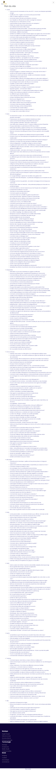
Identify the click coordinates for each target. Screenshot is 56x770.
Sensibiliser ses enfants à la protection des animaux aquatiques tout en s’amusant (30, 267)
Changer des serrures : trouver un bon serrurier (21, 398)
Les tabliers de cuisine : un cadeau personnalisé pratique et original (26, 90)
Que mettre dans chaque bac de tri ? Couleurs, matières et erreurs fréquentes (29, 124)
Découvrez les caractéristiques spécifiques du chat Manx (24, 227)
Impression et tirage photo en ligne (18, 702)
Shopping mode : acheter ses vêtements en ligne (22, 550)
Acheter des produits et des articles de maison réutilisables (24, 436)
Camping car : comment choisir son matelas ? (21, 667)
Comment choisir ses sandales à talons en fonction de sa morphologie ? (28, 521)
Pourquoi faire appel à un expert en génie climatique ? (23, 238)
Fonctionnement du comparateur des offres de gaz (22, 215)
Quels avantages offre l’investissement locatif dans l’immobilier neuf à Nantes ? (29, 358)
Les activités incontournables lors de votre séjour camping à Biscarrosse (28, 692)
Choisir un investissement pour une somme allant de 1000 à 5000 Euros (27, 276)
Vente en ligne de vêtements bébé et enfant (20, 529)
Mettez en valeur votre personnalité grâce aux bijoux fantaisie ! (25, 45)
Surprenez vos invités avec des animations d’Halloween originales (26, 141)
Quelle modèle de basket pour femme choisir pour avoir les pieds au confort (29, 526)
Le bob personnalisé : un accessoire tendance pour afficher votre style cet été (29, 514)
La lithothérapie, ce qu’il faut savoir (18, 76)
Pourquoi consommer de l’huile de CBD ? (20, 239)
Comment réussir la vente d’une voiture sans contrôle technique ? (26, 155)
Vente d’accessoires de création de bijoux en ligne (22, 533)
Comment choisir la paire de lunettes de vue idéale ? (23, 37)
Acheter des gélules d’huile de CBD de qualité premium (23, 59)
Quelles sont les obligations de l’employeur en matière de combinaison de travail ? (30, 295)
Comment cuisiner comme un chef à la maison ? (22, 109)
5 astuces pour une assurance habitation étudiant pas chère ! (25, 119)
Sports (8, 633)
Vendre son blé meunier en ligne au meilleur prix (21, 73)
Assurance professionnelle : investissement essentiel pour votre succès (27, 273)
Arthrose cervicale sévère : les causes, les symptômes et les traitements (27, 584)
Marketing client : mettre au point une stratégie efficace (23, 304)
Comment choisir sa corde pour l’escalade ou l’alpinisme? (24, 643)
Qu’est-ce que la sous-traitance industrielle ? (21, 342)
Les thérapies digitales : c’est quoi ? (18, 621)
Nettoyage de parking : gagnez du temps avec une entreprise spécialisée (28, 127)
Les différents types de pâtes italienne (19, 94)
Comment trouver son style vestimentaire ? (20, 541)
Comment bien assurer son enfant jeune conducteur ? (23, 494)
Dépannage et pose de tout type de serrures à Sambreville (24, 441)
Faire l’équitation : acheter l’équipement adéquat (22, 219)
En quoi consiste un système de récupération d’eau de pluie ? (25, 431)
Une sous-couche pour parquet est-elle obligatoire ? (23, 396)
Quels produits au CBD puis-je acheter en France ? (22, 40)
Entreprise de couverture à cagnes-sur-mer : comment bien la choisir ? (27, 365)
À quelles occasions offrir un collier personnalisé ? (22, 83)
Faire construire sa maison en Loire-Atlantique (21, 362)
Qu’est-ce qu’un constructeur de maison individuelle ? (23, 432)
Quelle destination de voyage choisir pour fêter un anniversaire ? (26, 691)
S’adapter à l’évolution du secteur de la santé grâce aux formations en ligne (28, 580)
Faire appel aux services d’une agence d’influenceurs (23, 711)
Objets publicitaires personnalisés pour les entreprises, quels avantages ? (28, 302)
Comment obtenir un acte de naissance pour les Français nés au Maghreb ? (29, 188)
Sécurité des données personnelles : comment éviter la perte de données (28, 28)
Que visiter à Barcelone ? (16, 687)
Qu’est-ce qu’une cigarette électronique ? (20, 568)
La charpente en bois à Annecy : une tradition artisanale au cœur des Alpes (28, 381)
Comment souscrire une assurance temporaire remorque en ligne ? (26, 489)
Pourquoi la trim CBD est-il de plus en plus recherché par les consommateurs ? (29, 162)
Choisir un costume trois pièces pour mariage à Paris (23, 546)
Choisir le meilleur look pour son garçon (19, 585)
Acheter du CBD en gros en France (18, 597)
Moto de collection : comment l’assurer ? (20, 506)
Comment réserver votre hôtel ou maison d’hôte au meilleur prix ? (26, 660)
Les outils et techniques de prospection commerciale (23, 307)
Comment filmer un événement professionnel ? (21, 282)
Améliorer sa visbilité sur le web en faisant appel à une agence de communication (30, 33)
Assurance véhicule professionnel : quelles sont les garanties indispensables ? (29, 471)
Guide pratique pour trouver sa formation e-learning (23, 335)
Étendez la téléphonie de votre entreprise (20, 217)
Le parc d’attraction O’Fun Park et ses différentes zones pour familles (26, 665)
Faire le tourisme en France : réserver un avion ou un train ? (24, 698)
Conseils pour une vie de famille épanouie (20, 243)
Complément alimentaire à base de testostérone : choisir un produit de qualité (29, 650)
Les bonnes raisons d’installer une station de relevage (23, 417)
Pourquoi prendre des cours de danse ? (20, 652)
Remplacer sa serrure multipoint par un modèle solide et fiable (25, 213)
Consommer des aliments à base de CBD (20, 604)
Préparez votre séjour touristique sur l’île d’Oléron (22, 56)
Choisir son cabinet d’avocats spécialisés (20, 225)
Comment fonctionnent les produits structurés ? (22, 314)
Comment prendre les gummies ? (18, 596)
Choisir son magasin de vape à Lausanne (20, 573)
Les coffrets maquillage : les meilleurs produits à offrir (23, 212)
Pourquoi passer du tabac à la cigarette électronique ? (23, 616)
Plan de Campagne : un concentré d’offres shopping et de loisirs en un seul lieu (29, 670)
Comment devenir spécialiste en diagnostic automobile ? (24, 64)
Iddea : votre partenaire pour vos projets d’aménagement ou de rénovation (28, 448)
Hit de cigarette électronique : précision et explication (23, 566)
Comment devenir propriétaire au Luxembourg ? (22, 451)
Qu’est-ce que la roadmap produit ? (19, 318)
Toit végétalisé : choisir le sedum (18, 403)
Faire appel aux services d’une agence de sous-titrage (23, 338)
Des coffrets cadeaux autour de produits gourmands (23, 102)
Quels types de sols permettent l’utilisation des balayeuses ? (25, 256)
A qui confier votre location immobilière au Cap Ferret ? (23, 686)
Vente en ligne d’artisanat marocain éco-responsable (23, 517)
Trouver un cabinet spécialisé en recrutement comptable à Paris (26, 278)
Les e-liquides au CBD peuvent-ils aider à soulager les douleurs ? (26, 20)
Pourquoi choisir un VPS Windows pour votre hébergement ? (24, 379)
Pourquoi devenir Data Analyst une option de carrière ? (23, 165)
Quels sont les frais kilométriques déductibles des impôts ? (24, 121)
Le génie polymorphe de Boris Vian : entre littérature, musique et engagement (29, 145)
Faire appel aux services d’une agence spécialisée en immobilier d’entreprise (29, 367)
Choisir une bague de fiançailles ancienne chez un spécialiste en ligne (27, 232)
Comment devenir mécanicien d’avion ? (20, 485)
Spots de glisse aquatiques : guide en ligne (20, 648)
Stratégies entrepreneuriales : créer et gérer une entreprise (24, 52)
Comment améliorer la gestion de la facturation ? (22, 42)
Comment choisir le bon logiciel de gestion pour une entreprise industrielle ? (28, 129)
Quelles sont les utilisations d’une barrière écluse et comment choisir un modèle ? (30, 306)
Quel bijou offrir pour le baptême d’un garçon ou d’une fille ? (24, 560)
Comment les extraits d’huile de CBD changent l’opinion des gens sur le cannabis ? (30, 589)
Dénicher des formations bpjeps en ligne (20, 340)
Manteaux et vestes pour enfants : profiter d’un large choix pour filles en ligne (28, 534)
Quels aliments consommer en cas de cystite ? (21, 572)
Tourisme (8, 658)
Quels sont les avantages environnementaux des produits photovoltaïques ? (29, 139)
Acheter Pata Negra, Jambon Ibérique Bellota (21, 106)
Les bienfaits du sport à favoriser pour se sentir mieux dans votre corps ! (27, 635)
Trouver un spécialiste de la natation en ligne (21, 654)
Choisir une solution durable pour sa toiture (20, 369)
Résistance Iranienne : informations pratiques (21, 229)
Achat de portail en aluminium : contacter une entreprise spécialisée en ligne (29, 450)
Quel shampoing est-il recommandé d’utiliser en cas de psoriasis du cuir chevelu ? (30, 587)
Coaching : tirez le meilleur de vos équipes (20, 66)
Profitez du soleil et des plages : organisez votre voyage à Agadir (26, 677)
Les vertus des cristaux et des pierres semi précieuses (23, 601)
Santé (7, 563)
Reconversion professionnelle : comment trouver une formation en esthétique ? (29, 80)
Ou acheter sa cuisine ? (16, 444)
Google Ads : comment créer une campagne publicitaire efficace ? (26, 714)
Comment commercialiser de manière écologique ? (23, 294)
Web (7, 700)
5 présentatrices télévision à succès (19, 189)
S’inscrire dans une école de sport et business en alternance (25, 280)
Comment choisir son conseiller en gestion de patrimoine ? (24, 194)
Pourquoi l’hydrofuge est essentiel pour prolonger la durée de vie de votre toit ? (29, 360)
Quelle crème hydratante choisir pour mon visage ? (22, 552)
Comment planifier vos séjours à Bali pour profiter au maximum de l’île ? (27, 672)
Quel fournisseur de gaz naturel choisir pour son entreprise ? (24, 23)
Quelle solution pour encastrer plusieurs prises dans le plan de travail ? (27, 410)
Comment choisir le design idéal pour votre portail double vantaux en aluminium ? (30, 374)
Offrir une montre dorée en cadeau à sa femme (21, 519)
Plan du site (28, 769)
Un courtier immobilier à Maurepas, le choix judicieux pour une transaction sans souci (31, 372)
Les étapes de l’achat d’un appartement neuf (21, 395)
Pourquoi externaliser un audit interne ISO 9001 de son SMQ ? (24, 126)
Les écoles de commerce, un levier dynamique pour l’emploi (25, 283)
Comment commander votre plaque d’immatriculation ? (24, 499)
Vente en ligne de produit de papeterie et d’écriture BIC (23, 265)
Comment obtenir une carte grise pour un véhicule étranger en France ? (27, 478)
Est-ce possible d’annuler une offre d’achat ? (21, 349)
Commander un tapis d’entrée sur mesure (20, 438)
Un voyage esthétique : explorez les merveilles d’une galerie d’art (25, 176)
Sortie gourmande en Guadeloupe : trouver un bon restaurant (25, 234)
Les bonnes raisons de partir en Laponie (20, 689)
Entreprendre (9, 270)
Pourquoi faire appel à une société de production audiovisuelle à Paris (27, 170)
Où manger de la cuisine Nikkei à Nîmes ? (20, 111)
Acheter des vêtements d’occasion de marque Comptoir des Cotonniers (28, 531)
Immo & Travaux (10, 352)
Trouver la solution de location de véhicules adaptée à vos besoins (26, 473)
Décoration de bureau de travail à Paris (19, 299)
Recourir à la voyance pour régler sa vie (19, 54)
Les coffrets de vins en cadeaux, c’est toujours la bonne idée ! (25, 198)
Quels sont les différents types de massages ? (21, 603)
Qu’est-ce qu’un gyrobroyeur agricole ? (19, 263)
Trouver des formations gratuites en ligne (20, 344)
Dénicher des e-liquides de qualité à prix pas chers (22, 224)
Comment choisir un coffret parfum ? (19, 553)
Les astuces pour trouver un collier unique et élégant (23, 49)
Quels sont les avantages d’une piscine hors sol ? (22, 455)
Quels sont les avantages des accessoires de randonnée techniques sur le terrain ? (30, 636)
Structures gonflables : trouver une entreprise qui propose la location (27, 255)
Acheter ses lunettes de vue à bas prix (19, 618)
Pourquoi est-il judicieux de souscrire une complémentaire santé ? (26, 599)
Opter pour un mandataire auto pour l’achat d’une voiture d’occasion (27, 495)
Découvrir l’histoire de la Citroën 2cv (18, 487)
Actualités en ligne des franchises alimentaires (21, 297)
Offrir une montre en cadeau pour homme (20, 540)
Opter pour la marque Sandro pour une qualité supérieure (24, 536)
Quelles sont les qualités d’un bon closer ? (20, 285)
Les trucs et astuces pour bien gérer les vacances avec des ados (26, 668)
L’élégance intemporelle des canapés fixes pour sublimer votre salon (27, 164)
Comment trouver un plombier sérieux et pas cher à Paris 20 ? (25, 427)
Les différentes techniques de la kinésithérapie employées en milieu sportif (28, 582)
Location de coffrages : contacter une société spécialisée (24, 413)
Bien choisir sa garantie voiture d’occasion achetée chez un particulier (27, 509)
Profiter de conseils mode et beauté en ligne (21, 25)
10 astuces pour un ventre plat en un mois (20, 21)
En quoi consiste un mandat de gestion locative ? (22, 429)
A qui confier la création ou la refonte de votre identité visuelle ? (25, 331)
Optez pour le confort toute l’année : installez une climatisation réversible (27, 75)
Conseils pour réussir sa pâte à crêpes (19, 63)
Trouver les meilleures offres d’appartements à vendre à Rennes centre (27, 434)
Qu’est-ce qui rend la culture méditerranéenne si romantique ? (25, 682)
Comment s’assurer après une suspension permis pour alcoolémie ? (27, 504)
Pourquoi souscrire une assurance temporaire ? (21, 497)
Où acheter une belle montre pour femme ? (20, 555)
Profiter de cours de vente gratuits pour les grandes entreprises (25, 337)
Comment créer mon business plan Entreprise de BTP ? (23, 326)
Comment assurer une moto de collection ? (21, 492)
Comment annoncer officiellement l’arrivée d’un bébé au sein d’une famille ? (28, 208)
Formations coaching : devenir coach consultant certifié (23, 345)
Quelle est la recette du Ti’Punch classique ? (20, 100)
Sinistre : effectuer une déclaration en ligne (20, 241)
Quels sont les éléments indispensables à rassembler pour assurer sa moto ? (29, 464)
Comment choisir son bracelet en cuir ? (19, 85)
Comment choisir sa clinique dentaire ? (19, 608)
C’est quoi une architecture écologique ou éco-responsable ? (25, 407)
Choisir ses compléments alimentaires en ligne (21, 51)
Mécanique (9, 459)
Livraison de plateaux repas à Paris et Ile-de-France (22, 97)
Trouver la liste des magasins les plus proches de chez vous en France (27, 251)
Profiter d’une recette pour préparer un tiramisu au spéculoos (25, 92)
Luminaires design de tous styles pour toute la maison (23, 446)
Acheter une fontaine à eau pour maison (20, 456)
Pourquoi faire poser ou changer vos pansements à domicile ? (25, 87)
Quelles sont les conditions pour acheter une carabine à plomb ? (26, 205)
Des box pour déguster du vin (17, 99)
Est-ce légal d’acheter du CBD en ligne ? (20, 627)
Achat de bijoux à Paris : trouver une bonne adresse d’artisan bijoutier (27, 557)
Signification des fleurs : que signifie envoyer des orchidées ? (24, 57)
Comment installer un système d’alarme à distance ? (23, 709)
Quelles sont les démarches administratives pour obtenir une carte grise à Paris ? (30, 480)
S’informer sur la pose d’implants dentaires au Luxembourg (24, 591)
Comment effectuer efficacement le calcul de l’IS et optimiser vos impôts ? (28, 275)
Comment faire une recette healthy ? (19, 107)
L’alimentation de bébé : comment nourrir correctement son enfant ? (27, 630)
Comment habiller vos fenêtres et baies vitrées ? (22, 439)
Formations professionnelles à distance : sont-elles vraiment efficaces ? (27, 301)
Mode (7, 512)
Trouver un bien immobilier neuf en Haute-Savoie (22, 44)
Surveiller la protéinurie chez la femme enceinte (21, 623)
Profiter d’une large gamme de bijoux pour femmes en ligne (24, 558)
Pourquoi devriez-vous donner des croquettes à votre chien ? (25, 246)
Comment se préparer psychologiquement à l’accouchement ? (25, 30)
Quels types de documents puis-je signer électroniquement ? (25, 707)
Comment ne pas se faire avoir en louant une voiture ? (23, 203)
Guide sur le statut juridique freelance (19, 333)
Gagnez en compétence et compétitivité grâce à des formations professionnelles (30, 290)
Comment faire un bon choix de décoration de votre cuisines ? (25, 408)
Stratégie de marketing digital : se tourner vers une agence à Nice (26, 309)
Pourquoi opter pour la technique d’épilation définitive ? (23, 538)
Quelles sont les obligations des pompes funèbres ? (23, 262)
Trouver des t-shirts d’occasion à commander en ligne (23, 527)
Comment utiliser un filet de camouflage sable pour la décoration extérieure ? (29, 78)
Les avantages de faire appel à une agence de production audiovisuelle (27, 210)
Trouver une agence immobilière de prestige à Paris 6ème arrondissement (28, 35)
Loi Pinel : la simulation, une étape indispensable (21, 391)
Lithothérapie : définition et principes (19, 32)
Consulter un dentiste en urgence (18, 611)
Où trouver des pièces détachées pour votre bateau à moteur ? (25, 253)
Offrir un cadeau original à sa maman (19, 16)
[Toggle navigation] (53, 2)
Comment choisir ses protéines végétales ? (20, 104)
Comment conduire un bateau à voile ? (19, 466)
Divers (7, 114)
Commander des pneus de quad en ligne (20, 507)
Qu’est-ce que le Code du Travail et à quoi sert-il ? (22, 330)
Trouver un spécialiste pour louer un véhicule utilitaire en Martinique (26, 222)
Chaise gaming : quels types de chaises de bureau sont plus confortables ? (28, 207)
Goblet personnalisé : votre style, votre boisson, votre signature (25, 150)
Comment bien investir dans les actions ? (20, 347)
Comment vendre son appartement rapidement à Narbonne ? (25, 386)
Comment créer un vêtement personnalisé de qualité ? (23, 543)
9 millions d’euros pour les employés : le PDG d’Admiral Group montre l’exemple (29, 288)
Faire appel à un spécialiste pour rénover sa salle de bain (24, 393)
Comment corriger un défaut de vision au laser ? (22, 628)
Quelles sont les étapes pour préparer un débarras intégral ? (25, 260)
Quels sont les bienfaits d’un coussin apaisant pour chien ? (24, 250)
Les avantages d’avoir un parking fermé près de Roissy (23, 468)
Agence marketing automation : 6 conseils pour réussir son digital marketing (29, 721)
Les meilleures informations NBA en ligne (20, 27)
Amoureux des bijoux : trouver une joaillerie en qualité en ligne (25, 524)
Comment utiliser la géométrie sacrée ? (19, 248)
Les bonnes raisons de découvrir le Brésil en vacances (23, 18)
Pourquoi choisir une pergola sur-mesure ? (20, 364)
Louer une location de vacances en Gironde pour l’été (23, 694)
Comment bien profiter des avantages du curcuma (22, 606)
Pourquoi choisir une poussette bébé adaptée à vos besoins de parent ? (28, 160)
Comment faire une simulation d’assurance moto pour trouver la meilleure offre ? (30, 476)
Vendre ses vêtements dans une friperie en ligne (22, 220)
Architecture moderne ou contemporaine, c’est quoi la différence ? (26, 405)
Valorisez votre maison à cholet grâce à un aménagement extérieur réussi (28, 353)
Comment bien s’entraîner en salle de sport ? (21, 655)
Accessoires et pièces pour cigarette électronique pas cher (24, 258)
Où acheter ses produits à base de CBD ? (20, 575)
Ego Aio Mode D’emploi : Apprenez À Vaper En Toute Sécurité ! (25, 196)
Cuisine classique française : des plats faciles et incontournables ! (26, 61)
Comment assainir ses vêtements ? (18, 193)
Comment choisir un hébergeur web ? (19, 236)
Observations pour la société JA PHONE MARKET (21, 328)
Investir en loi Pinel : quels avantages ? (19, 420)
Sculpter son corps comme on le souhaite (20, 645)
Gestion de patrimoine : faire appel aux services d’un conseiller (25, 419)
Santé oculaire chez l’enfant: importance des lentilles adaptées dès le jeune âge (29, 565)
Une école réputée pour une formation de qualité (22, 319)
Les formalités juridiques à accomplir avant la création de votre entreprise (28, 292)
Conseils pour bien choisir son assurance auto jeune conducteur (26, 470)
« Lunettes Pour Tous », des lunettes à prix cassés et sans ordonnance (27, 620)
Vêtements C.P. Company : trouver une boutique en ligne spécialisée (27, 522)
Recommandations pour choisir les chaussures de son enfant (25, 515)
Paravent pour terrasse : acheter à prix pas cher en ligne (23, 422)
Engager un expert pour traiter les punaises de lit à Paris (23, 615)
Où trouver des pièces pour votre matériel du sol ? (22, 482)
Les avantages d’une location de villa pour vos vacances (24, 82)
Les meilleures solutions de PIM (17, 713)
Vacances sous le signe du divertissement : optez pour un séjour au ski (27, 696)
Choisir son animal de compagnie (18, 47)
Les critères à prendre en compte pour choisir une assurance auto (26, 475)
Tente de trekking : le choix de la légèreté (20, 638)
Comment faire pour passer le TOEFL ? (19, 325)
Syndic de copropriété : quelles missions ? (20, 453)
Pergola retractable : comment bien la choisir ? (21, 389)
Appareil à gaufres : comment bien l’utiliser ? (21, 88)
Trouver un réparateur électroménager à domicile (22, 415)
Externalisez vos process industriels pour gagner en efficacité (25, 271)
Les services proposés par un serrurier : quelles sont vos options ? (26, 388)
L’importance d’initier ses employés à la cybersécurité (23, 719)
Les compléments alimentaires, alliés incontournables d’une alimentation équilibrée (30, 39)
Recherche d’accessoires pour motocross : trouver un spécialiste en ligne (28, 490)
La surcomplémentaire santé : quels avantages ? (22, 592)
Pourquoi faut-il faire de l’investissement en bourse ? (23, 200)
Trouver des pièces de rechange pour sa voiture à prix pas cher (25, 502)
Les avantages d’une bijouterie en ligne (19, 548)
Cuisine (8, 9)
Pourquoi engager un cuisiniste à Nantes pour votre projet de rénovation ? (28, 71)
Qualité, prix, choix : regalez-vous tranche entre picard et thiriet (25, 14)
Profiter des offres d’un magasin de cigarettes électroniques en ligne (26, 570)
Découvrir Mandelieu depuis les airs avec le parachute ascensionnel (26, 684)
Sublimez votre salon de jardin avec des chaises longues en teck (26, 370)
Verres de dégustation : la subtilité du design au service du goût (25, 143)
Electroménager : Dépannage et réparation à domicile (23, 231)
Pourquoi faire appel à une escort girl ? (19, 244)
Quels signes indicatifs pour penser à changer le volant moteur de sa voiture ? (29, 483)
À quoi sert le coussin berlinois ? (18, 501)
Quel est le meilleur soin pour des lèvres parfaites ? (22, 609)
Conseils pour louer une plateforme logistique (21, 316)
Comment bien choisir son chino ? (18, 545)
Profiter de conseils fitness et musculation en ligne (22, 647)
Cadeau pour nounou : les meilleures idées (20, 201)
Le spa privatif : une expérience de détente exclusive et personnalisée (27, 134)
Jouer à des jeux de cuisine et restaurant (20, 95)
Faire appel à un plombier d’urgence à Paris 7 (21, 443)
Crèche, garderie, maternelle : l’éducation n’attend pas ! (23, 122)
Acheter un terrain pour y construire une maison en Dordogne (25, 412)
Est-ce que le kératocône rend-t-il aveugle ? (21, 594)
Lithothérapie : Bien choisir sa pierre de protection (22, 613)
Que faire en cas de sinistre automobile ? (20, 191)
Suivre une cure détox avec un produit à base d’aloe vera (24, 625)
